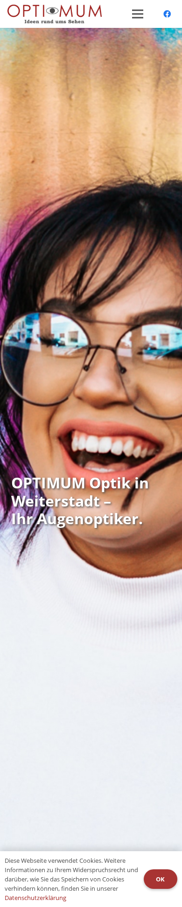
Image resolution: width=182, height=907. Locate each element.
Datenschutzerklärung (35, 898)
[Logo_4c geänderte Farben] (54, 14)
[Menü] (137, 14)
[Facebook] (167, 14)
